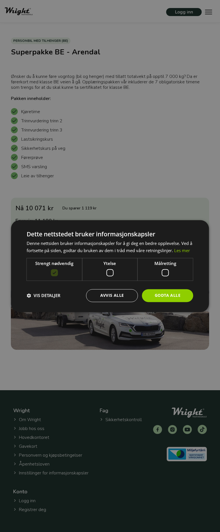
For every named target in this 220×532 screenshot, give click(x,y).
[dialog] (110, 266)
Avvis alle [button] (112, 295)
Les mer (182, 250)
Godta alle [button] (167, 295)
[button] (43, 295)
